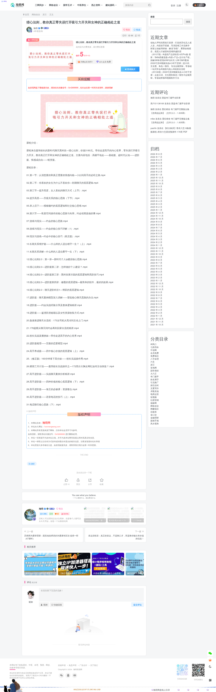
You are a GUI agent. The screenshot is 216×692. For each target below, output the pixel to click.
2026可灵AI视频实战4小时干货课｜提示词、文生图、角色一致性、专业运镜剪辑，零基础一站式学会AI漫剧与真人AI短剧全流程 (171, 66)
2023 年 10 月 (156, 253)
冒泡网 (153, 367)
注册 (179, 5)
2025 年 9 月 (156, 186)
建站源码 (110, 5)
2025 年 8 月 (156, 189)
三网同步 (39, 5)
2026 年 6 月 (156, 159)
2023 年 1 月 (156, 280)
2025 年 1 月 (156, 209)
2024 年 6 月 (156, 230)
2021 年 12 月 (156, 318)
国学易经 (154, 370)
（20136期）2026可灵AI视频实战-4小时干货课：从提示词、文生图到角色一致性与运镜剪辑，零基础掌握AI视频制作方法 (171, 74)
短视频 (153, 397)
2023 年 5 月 (156, 268)
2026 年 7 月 (156, 156)
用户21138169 (157, 103)
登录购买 (131, 69)
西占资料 (95, 5)
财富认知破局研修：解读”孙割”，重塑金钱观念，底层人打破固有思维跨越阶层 (170, 50)
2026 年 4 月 (156, 165)
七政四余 (154, 347)
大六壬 (153, 373)
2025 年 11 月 (156, 180)
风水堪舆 (154, 423)
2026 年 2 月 (156, 171)
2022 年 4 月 (156, 306)
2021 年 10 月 (156, 324)
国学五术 (67, 5)
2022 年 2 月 (156, 312)
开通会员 (200, 5)
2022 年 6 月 (156, 301)
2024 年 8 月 (156, 224)
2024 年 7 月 (156, 227)
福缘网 (153, 402)
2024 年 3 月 (156, 239)
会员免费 (154, 352)
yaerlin (153, 128)
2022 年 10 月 (156, 289)
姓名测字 (154, 379)
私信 (138, 29)
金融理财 (154, 417)
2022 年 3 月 (156, 309)
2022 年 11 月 (156, 286)
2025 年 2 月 (156, 206)
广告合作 (83, 665)
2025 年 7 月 (156, 192)
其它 (45, 14)
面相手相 (154, 420)
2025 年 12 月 (156, 177)
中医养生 (81, 5)
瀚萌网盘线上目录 (161, 689)
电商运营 (154, 394)
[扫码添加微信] (210, 653)
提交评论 (137, 604)
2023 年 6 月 (156, 265)
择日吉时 (154, 385)
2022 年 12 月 (156, 283)
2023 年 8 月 (156, 259)
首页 (26, 14)
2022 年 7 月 (156, 298)
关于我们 (94, 665)
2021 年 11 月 (156, 321)
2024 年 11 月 (156, 215)
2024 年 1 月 (156, 245)
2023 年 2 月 (156, 277)
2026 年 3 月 (156, 168)
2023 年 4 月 (156, 271)
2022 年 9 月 (156, 292)
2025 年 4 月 (156, 201)
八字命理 (154, 358)
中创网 (153, 349)
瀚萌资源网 (77, 669)
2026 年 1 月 (156, 174)
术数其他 (154, 391)
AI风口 (153, 344)
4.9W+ (44, 513)
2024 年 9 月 (156, 221)
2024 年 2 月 (156, 242)
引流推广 (154, 382)
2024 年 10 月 (156, 218)
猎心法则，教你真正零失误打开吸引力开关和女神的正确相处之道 (73, 22)
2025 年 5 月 (156, 198)
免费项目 (154, 355)
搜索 (152, 16)
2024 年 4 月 (156, 236)
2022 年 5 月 (156, 303)
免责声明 (72, 665)
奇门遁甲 (154, 376)
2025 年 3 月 (156, 203)
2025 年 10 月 (156, 183)
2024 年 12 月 (156, 212)
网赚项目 (154, 408)
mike (152, 118)
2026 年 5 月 (156, 162)
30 (58, 513)
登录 (173, 5)
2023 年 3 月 (156, 274)
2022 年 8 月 (156, 295)
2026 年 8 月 (156, 153)
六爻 (152, 361)
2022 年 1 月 (156, 315)
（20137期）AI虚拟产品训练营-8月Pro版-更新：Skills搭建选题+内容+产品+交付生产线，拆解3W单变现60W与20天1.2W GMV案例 (171, 57)
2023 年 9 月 (156, 256)
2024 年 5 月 (156, 233)
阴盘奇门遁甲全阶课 (171, 97)
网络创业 (53, 5)
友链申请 (62, 665)
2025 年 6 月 (156, 195)
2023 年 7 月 (156, 262)
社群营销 (154, 399)
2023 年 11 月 (156, 251)
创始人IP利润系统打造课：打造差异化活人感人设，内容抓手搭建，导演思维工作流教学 (170, 44)
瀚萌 (36, 28)
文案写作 (154, 388)
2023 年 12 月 (156, 248)
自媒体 (153, 411)
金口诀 (153, 414)
